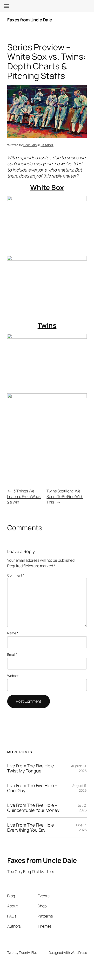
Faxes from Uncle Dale (29, 20)
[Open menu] (84, 20)
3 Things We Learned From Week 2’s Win (24, 496)
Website (13, 675)
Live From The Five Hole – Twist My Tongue (32, 768)
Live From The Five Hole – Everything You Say (32, 827)
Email (12, 654)
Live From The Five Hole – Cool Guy (32, 788)
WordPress (79, 952)
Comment (15, 575)
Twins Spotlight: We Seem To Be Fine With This (65, 496)
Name (12, 633)
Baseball (46, 145)
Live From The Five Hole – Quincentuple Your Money (33, 808)
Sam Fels (30, 145)
